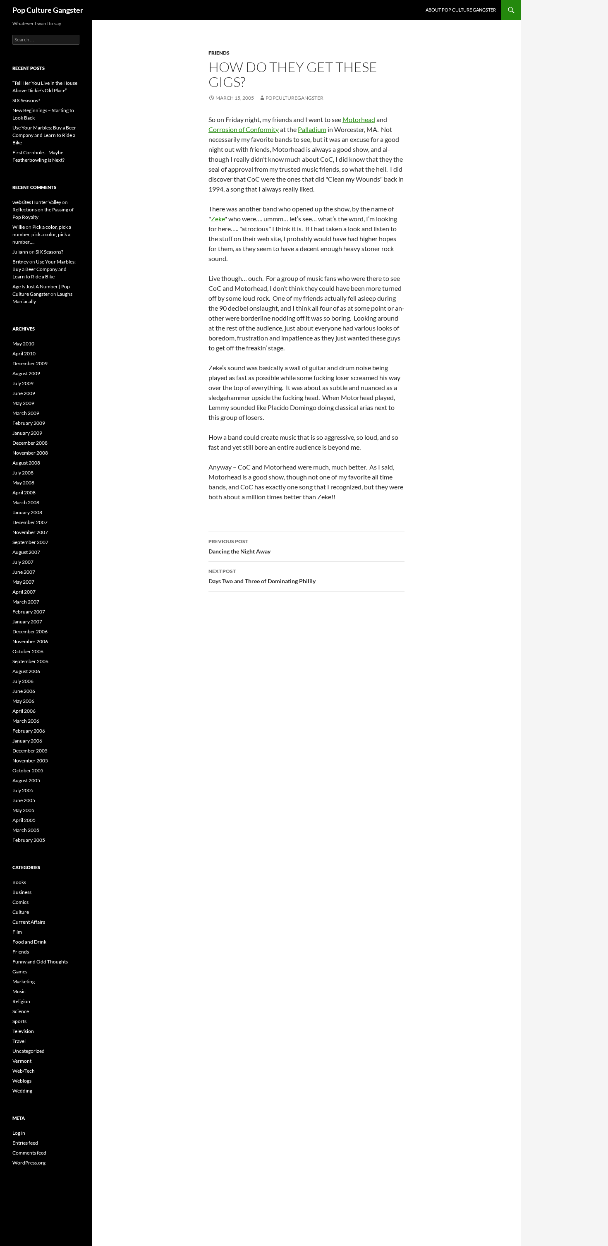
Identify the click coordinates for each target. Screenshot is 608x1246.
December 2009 (30, 363)
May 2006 (23, 701)
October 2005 (27, 770)
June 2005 (23, 800)
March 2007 (25, 602)
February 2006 (28, 731)
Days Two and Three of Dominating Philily (262, 576)
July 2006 (23, 681)
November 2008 (30, 453)
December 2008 (30, 443)
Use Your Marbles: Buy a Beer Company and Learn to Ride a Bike (44, 135)
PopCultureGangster (294, 98)
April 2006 (24, 711)
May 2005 (23, 810)
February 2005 (28, 840)
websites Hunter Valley (36, 202)
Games (19, 971)
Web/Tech (23, 1071)
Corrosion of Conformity (243, 129)
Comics (20, 902)
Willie (18, 227)
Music (19, 991)
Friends (219, 53)
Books (19, 882)
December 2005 (30, 751)
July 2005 (23, 790)
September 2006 (30, 661)
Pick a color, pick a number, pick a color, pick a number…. (41, 234)
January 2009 (27, 433)
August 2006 (26, 671)
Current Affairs (28, 922)
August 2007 (26, 552)
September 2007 (30, 542)
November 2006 (30, 641)
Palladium (312, 129)
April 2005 (24, 820)
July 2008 (23, 473)
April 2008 (24, 492)
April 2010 (24, 353)
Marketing (23, 981)
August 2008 (26, 463)
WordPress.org (28, 1163)
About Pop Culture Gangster (461, 9)
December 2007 (30, 522)
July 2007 (23, 562)
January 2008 (27, 512)
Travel (19, 1041)
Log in (18, 1133)
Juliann (20, 252)
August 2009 (26, 373)
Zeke (218, 219)
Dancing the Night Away (239, 546)
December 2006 (30, 631)
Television (23, 1031)
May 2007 (23, 582)
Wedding (22, 1091)
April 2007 (24, 592)
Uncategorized (28, 1051)
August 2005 (26, 780)
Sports (19, 1021)
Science (20, 1011)
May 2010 (23, 343)
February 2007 (28, 612)
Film (17, 932)
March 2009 (25, 413)
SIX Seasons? (26, 100)
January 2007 (27, 621)
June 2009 (23, 393)
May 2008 (23, 482)
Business (21, 892)
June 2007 (23, 572)
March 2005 (25, 830)
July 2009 (23, 383)
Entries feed (25, 1143)
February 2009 (28, 423)
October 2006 (27, 651)
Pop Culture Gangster (47, 9)
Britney (20, 262)
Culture (20, 912)
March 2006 (25, 721)
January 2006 (27, 741)
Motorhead (358, 119)
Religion (21, 1001)
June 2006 (23, 691)
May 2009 (23, 403)
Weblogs (21, 1081)
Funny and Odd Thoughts (40, 961)
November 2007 (30, 532)
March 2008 (25, 502)
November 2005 (30, 760)
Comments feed (29, 1153)
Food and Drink (29, 942)
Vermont (21, 1061)
